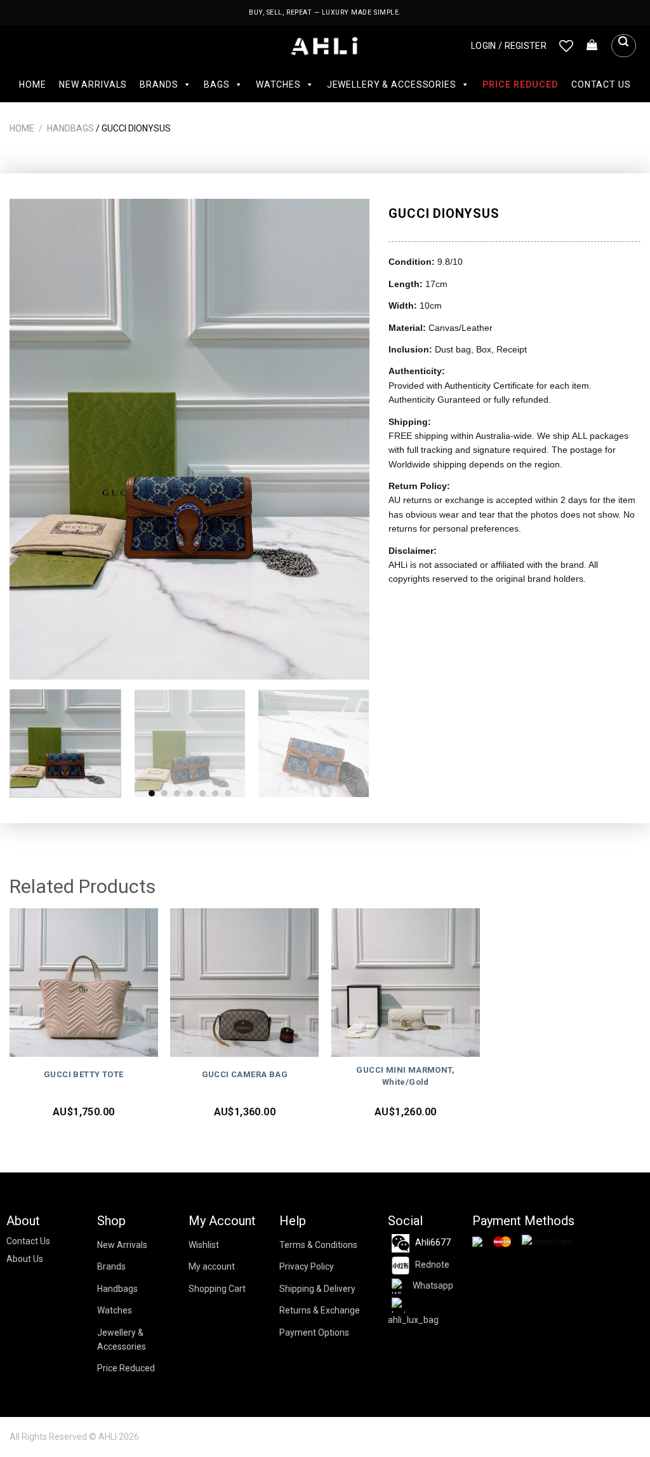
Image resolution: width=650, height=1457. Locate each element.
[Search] (623, 45)
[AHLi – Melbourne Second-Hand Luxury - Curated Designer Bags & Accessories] (325, 46)
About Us (24, 1259)
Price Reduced (520, 84)
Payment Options (314, 1332)
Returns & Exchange (319, 1310)
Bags (216, 84)
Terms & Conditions (318, 1245)
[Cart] (592, 46)
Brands (159, 84)
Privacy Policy (306, 1266)
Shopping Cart (217, 1289)
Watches (278, 84)
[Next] (346, 439)
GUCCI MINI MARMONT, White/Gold (405, 1076)
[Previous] (33, 439)
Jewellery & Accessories (391, 84)
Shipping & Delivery (317, 1289)
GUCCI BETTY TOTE (83, 1074)
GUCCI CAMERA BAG (245, 1074)
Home (32, 84)
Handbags (70, 128)
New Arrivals (93, 84)
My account (212, 1266)
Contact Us (601, 84)
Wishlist (204, 1245)
